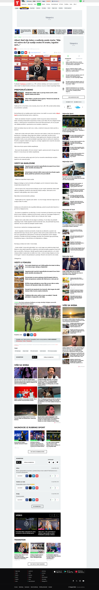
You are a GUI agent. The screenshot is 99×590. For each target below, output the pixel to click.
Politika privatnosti (43, 587)
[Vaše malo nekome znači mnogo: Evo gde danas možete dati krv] (65, 286)
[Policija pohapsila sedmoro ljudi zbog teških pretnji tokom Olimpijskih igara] (37, 548)
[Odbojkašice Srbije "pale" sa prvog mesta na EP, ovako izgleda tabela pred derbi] (19, 94)
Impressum (27, 587)
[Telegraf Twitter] (76, 581)
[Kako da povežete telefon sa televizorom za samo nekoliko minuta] (65, 232)
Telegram (29, 341)
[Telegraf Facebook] (73, 581)
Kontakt (50, 587)
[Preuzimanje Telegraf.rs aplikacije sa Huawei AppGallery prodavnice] (80, 571)
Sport (15, 37)
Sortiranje (50, 459)
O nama (16, 587)
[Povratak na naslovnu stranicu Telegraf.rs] (17, 3)
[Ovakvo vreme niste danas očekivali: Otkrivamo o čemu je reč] (65, 280)
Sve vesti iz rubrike (37, 451)
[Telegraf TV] (83, 581)
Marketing (21, 587)
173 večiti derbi (34, 351)
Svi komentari (37, 506)
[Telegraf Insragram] (80, 581)
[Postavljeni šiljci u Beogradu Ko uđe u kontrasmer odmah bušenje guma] (26, 524)
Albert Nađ (25, 351)
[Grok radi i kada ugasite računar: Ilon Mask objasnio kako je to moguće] (65, 238)
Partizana (23, 84)
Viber (24, 341)
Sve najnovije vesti (73, 97)
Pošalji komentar (48, 357)
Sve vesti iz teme (37, 564)
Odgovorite (20, 475)
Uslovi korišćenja (34, 587)
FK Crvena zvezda (52, 351)
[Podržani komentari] (53, 462)
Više (75, 4)
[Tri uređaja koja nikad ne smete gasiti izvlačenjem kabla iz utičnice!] (73, 217)
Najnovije (67, 113)
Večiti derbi (43, 351)
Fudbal (19, 37)
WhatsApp (19, 341)
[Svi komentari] (49, 462)
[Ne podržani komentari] (57, 462)
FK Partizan (18, 351)
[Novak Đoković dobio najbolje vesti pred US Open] (17, 31)
